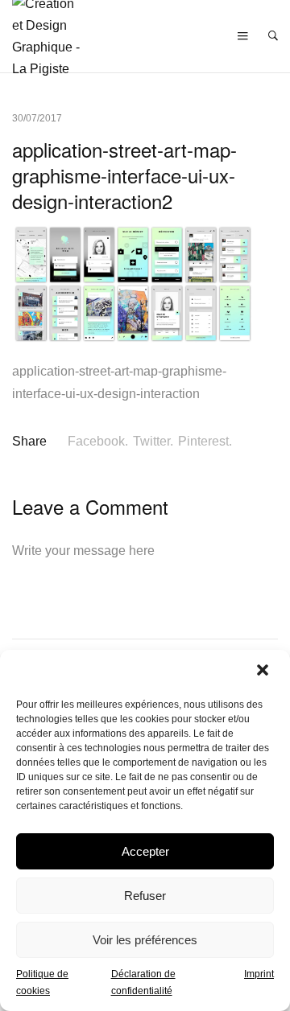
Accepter (145, 851)
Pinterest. (205, 441)
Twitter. (153, 441)
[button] (264, 671)
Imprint (259, 974)
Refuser (145, 895)
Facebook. (98, 441)
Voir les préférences (145, 940)
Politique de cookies (42, 982)
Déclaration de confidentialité (143, 982)
